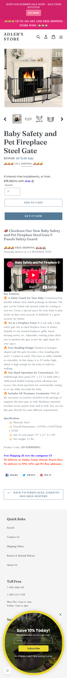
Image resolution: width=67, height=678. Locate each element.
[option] (17, 119)
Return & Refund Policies (21, 555)
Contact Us (13, 537)
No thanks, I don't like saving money (33, 656)
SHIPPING (26, 164)
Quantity (9, 185)
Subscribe (33, 648)
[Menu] (61, 37)
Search (10, 527)
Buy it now (33, 216)
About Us (12, 565)
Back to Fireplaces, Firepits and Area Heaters (36, 494)
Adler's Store (14, 36)
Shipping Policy (15, 546)
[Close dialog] (60, 614)
